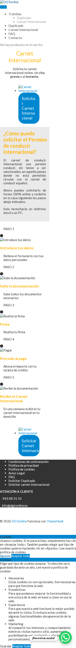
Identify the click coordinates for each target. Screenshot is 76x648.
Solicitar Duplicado (21, 481)
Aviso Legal (16, 473)
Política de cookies (21, 469)
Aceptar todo (20, 556)
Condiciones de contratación (28, 461)
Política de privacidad (23, 465)
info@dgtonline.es (14, 505)
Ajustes (5, 556)
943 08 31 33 (11, 498)
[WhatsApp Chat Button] (65, 637)
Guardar (6, 646)
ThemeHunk (55, 521)
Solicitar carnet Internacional (28, 484)
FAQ (11, 477)
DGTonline (19, 521)
